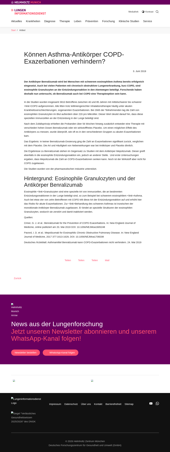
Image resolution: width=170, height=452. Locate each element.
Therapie (64, 21)
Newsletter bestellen (25, 352)
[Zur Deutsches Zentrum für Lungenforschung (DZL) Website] (104, 384)
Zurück (17, 278)
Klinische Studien (129, 21)
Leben (77, 21)
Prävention (91, 21)
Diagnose (49, 21)
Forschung (108, 21)
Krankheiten (33, 21)
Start (13, 30)
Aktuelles (16, 21)
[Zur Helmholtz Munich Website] (26, 384)
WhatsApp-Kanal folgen (62, 352)
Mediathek (133, 11)
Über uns (86, 404)
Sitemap (129, 404)
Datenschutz (71, 404)
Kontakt (98, 404)
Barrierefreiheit (113, 404)
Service (147, 21)
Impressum (55, 404)
